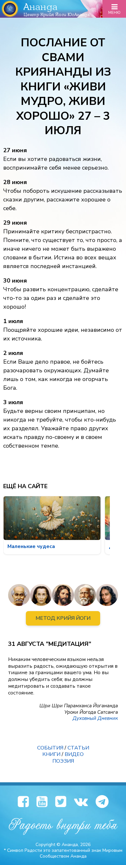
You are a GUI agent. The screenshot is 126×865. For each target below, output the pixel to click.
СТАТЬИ (78, 747)
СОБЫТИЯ (50, 747)
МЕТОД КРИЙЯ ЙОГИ (63, 618)
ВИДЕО (74, 754)
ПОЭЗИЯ (63, 761)
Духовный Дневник (95, 718)
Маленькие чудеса (31, 546)
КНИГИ (51, 754)
